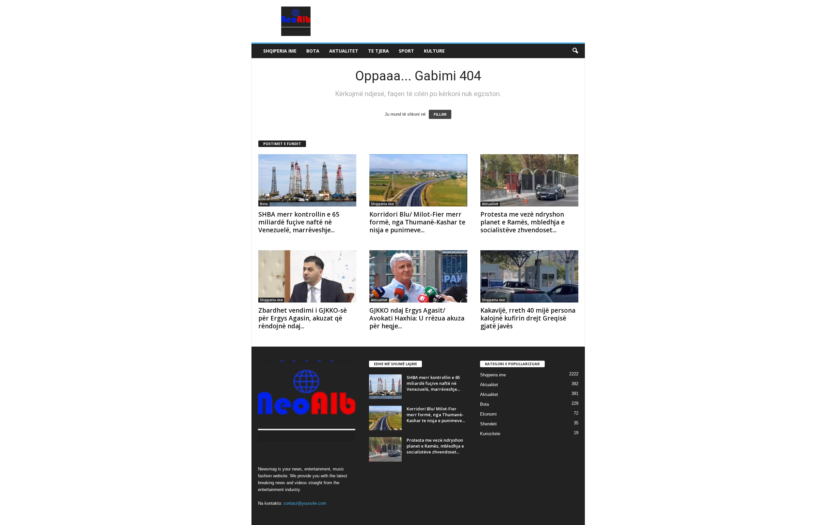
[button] (575, 51)
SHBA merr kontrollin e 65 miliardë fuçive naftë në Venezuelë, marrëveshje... (298, 222)
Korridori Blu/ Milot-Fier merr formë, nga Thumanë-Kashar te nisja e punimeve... (417, 222)
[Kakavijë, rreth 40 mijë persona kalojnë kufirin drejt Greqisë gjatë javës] (529, 276)
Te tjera (378, 51)
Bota (312, 51)
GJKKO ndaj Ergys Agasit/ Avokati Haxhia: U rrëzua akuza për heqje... (416, 318)
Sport (406, 51)
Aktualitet (343, 51)
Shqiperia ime (280, 51)
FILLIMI (440, 114)
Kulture (434, 51)
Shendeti (488, 423)
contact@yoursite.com (304, 503)
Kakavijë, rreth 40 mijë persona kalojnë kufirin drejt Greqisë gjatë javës (527, 318)
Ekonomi (488, 414)
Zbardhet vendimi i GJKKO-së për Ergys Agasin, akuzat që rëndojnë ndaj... (302, 318)
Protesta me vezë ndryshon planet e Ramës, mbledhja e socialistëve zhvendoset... (522, 222)
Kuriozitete (490, 433)
